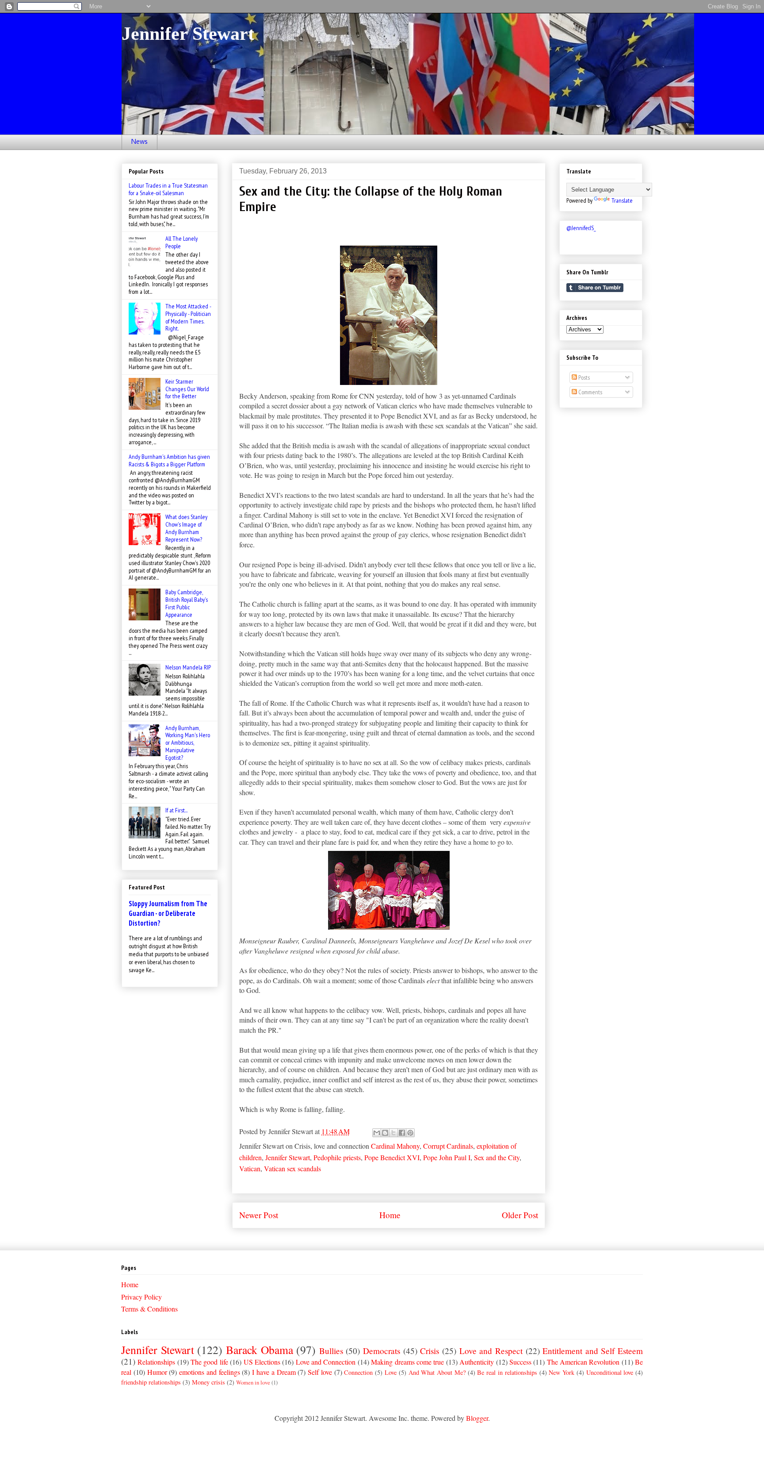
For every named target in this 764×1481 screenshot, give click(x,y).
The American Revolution (583, 1361)
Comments (589, 392)
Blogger (477, 1418)
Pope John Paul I (446, 1157)
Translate (622, 200)
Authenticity (476, 1361)
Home (390, 1214)
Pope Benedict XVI (392, 1157)
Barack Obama (259, 1349)
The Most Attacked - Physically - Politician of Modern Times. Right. (188, 317)
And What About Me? (437, 1372)
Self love (320, 1372)
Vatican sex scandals (292, 1168)
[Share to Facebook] (401, 1132)
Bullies (331, 1350)
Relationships (156, 1361)
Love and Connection (326, 1361)
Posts (583, 377)
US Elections (262, 1361)
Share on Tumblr (594, 287)
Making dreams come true (407, 1361)
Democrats (381, 1350)
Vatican (249, 1168)
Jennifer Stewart (188, 33)
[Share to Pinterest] (410, 1132)
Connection (358, 1372)
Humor (157, 1372)
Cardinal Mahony (395, 1145)
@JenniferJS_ (581, 228)
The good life (209, 1361)
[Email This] (376, 1132)
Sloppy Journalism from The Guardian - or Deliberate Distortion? (168, 913)
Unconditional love (610, 1372)
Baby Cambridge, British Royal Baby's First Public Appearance (186, 603)
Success (520, 1361)
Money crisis (208, 1382)
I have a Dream (273, 1372)
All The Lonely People (181, 242)
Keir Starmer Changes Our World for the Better (187, 388)
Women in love (253, 1382)
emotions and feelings (209, 1372)
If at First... (176, 810)
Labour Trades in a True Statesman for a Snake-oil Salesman (168, 189)
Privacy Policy (141, 1296)
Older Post (520, 1214)
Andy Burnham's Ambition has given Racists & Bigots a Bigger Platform (169, 460)
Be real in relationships (507, 1372)
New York (561, 1372)
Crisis (429, 1350)
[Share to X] (393, 1132)
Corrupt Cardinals (448, 1145)
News (139, 142)
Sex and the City (497, 1157)
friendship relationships (151, 1382)
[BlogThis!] (385, 1132)
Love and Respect (491, 1350)
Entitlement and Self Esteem (592, 1350)
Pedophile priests (337, 1157)
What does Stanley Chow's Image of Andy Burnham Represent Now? (186, 528)
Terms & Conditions (149, 1308)
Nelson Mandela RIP (188, 667)
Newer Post (258, 1214)
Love (391, 1372)
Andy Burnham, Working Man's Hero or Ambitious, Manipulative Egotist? (187, 743)
